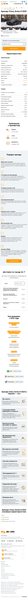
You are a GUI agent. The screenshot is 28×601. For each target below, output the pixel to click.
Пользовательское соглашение (8, 575)
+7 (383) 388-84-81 (18, 3)
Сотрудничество (4, 576)
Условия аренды (4, 564)
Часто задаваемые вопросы (7, 573)
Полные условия (14, 261)
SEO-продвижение (5, 596)
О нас (2, 567)
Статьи (2, 572)
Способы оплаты (5, 578)
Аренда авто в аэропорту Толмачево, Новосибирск (12, 583)
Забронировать (14, 48)
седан (25, 82)
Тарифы (2, 563)
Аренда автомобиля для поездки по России (10, 588)
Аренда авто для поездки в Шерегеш (9, 585)
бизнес (25, 80)
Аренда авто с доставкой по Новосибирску (10, 582)
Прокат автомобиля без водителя (8, 592)
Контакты (3, 570)
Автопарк (3, 561)
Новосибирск (4, 1)
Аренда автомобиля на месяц (7, 591)
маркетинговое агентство (16, 596)
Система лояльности (5, 566)
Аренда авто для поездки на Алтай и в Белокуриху (12, 586)
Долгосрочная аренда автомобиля (9, 589)
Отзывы (2, 569)
